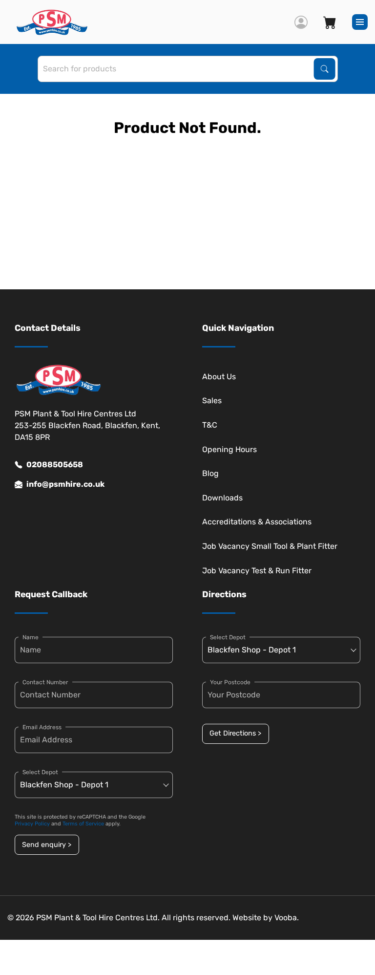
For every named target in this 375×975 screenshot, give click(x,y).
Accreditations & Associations (257, 521)
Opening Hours (229, 449)
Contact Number (45, 682)
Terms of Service (83, 824)
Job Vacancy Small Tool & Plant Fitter (269, 546)
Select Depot (40, 772)
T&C (209, 425)
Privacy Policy (32, 824)
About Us (219, 376)
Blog (210, 473)
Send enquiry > (46, 845)
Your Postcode (230, 682)
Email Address (42, 727)
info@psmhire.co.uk (65, 484)
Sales (212, 400)
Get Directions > (235, 733)
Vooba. (286, 917)
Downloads (222, 497)
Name (30, 637)
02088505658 (54, 464)
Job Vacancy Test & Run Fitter (257, 570)
